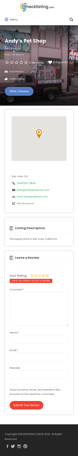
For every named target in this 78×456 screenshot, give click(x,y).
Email (14, 350)
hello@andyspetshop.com (33, 190)
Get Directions (25, 203)
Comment (17, 289)
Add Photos (16, 71)
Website (15, 368)
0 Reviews (36, 63)
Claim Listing (16, 79)
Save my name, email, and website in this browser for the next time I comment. (35, 392)
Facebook (7, 446)
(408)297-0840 (26, 183)
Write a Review (19, 91)
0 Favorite (60, 62)
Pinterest (25, 446)
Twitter (13, 446)
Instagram (19, 446)
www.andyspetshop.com (32, 196)
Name (14, 332)
